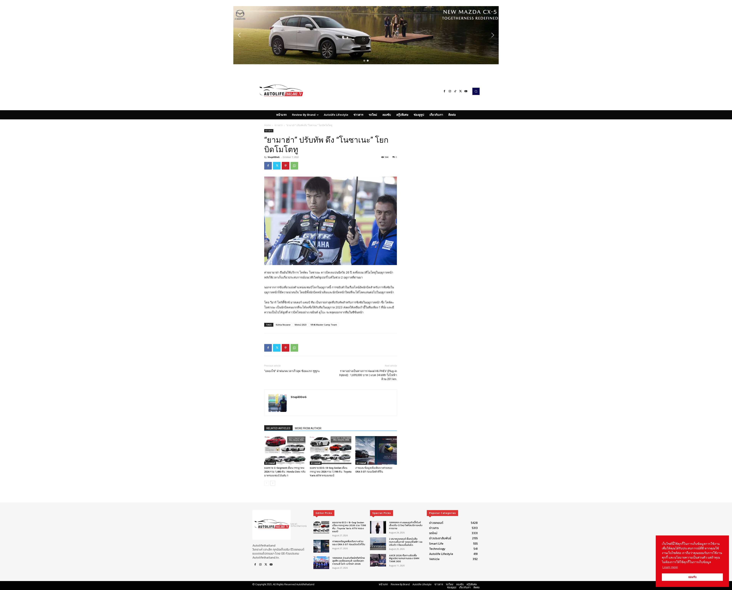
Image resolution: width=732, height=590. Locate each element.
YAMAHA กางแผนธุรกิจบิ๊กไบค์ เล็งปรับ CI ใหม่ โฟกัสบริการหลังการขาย (405, 525)
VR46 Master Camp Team (324, 324)
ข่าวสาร (278, 125)
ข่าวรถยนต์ (270, 463)
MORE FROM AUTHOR (308, 428)
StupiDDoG (274, 157)
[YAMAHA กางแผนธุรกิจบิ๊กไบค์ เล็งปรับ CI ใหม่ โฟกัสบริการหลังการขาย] (378, 527)
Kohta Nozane (283, 324)
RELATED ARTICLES (278, 428)
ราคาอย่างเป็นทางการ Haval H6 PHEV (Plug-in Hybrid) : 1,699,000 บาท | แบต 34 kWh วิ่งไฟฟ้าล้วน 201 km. (368, 375)
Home (267, 125)
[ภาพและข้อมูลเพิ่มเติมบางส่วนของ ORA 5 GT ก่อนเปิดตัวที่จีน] (376, 450)
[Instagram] (450, 91)
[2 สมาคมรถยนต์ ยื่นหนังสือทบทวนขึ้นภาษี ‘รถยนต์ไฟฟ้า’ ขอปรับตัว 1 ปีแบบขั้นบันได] (378, 543)
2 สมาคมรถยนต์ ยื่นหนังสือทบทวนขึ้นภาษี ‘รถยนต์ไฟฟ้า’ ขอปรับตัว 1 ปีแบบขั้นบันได (405, 542)
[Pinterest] (285, 166)
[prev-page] (266, 483)
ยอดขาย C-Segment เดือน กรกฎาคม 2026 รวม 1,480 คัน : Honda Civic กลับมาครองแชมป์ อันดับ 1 (284, 471)
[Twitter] (460, 91)
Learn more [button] (670, 567)
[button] (366, 35)
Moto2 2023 (300, 324)
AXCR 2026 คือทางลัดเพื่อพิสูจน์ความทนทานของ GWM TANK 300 (404, 558)
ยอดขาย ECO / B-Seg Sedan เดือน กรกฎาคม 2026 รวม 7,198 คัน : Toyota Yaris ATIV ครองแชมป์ (330, 471)
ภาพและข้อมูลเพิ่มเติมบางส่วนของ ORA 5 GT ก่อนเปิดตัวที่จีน (348, 542)
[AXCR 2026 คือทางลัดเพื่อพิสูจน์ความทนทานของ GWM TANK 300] (378, 560)
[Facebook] (444, 91)
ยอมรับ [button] (692, 577)
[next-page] (272, 483)
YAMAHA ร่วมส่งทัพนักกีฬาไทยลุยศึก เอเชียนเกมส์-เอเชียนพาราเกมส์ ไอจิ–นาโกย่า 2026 (348, 561)
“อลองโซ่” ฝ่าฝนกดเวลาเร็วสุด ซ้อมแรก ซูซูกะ (292, 371)
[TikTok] (455, 91)
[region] (366, 35)
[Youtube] (466, 91)
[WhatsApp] (294, 166)
